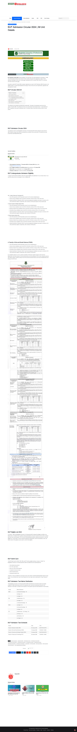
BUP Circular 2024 (45, 643)
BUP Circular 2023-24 (12, 94)
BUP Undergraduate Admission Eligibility (20, 645)
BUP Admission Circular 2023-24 (12, 642)
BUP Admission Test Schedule (14, 102)
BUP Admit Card (11, 100)
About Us (44, 730)
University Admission (17, 18)
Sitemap (52, 730)
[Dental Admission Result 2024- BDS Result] (42, 688)
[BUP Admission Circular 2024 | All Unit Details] (11, 158)
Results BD (17, 674)
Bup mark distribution (11, 645)
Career (32, 18)
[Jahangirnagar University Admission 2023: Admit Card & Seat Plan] (14, 688)
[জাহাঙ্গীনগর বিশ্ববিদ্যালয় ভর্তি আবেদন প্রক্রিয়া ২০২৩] (28, 688)
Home (10, 18)
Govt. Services (46, 18)
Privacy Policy (26, 730)
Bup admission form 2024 (37, 642)
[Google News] (30, 648)
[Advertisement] (49, 8)
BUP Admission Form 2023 (29, 642)
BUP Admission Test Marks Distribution (15, 101)
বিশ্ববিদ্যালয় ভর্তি (14, 24)
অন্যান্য (9, 24)
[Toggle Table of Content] (23, 93)
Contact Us (48, 730)
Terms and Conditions (32, 730)
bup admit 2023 (27, 643)
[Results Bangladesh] (17, 3)
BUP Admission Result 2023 (12, 643)
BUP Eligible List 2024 (12, 99)
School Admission (26, 18)
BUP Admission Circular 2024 (14, 95)
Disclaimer (38, 730)
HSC (37, 18)
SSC (41, 18)
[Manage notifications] (75, 730)
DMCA (41, 730)
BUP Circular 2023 (32, 643)
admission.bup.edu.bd (17, 165)
